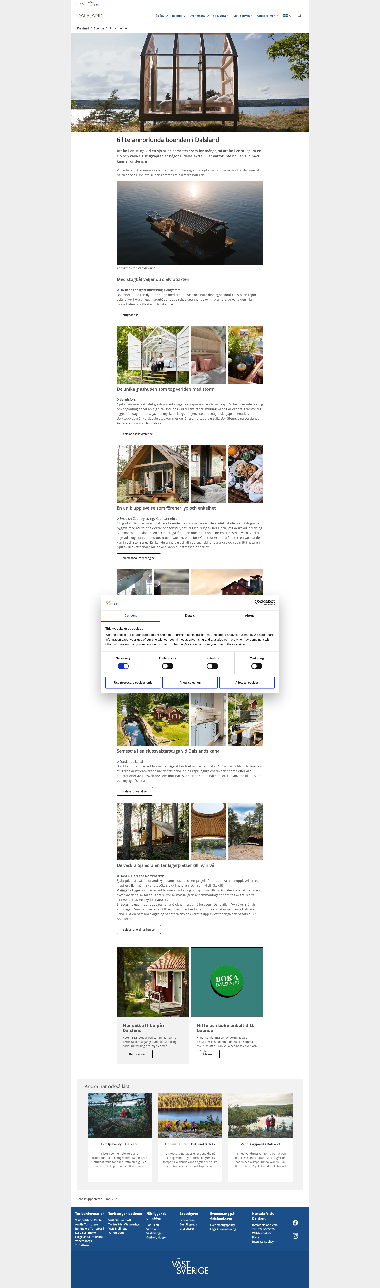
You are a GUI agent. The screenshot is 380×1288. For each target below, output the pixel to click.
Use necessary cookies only (133, 682)
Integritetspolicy (263, 1241)
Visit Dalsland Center (89, 1220)
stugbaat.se (130, 315)
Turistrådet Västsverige (123, 1224)
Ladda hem (187, 1220)
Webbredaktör (261, 1233)
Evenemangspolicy (222, 1225)
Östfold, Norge (156, 1237)
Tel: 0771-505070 (263, 1229)
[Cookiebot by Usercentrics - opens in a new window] (257, 603)
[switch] (167, 666)
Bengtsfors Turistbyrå (89, 1228)
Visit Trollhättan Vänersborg (118, 1230)
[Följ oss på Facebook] (295, 1222)
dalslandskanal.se (135, 791)
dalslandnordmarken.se (139, 929)
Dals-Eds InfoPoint (87, 1232)
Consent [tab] (131, 615)
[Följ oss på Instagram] (295, 1235)
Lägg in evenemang (223, 1229)
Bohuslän (152, 1225)
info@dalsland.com (265, 1225)
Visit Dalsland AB (119, 1220)
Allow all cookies (247, 682)
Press (255, 1237)
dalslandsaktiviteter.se (138, 434)
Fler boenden (137, 1054)
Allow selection (190, 682)
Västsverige (154, 1233)
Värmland (152, 1229)
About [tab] (249, 615)
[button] (190, 82)
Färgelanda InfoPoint (89, 1237)
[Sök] (299, 15)
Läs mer (208, 1054)
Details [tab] (190, 615)
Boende (99, 28)
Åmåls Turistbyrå (86, 1224)
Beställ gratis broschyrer (188, 1226)
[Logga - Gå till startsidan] (91, 16)
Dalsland (83, 28)
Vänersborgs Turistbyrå (83, 1243)
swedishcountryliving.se (139, 558)
